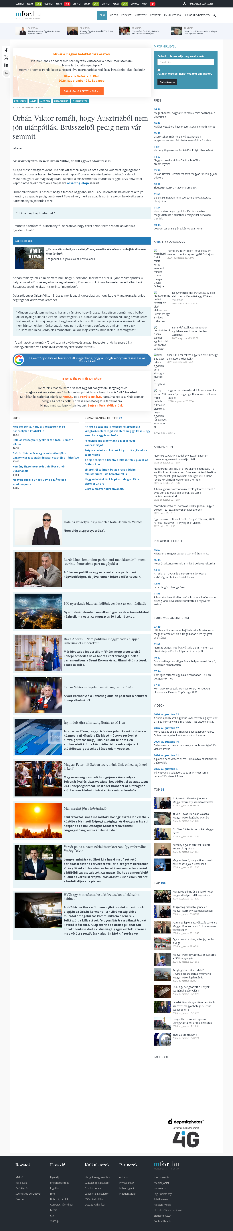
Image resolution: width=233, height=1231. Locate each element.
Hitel (52, 1193)
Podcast (126, 15)
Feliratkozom (167, 82)
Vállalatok (21, 1182)
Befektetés (21, 1188)
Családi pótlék (93, 1188)
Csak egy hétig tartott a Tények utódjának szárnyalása (191, 988)
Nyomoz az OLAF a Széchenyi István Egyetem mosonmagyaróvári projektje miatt (181, 457)
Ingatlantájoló (127, 1193)
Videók (114, 15)
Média (53, 1210)
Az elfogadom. (184, 73)
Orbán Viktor (80, 101)
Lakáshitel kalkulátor (97, 1193)
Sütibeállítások (162, 1221)
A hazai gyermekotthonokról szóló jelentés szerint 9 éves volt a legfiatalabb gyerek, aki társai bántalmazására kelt (184, 492)
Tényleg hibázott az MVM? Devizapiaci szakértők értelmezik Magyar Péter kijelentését (192, 973)
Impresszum (161, 1188)
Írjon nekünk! (161, 1177)
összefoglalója (78, 183)
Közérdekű (20, 101)
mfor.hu (124, 1177)
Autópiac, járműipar (61, 1204)
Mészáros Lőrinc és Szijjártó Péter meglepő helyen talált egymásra (193, 893)
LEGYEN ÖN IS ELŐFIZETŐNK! (82, 379)
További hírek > (164, 433)
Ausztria (45, 101)
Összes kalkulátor (95, 1204)
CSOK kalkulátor (94, 1199)
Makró (19, 1177)
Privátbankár (126, 1182)
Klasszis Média (162, 1204)
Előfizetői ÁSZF (162, 1215)
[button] (184, 4)
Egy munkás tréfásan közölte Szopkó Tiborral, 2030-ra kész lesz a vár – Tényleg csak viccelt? (185, 520)
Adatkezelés (161, 1199)
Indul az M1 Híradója (185, 1034)
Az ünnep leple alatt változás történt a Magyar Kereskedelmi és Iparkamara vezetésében (195, 926)
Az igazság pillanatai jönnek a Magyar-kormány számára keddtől (193, 800)
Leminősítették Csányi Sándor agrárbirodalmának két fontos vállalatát (189, 331)
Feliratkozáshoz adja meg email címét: (181, 56)
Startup (54, 1221)
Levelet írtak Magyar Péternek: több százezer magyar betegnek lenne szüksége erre (194, 1006)
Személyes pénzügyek (28, 1193)
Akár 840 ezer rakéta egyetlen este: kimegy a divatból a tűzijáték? (192, 356)
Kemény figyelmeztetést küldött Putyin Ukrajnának (191, 846)
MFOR (27, 15)
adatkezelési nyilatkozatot (179, 73)
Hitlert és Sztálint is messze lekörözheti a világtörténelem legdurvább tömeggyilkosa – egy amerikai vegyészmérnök (117, 431)
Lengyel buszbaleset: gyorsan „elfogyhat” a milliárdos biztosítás (192, 1020)
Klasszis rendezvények (197, 15)
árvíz (33, 101)
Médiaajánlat (161, 1183)
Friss (102, 15)
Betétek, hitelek (59, 1199)
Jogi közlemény (163, 1194)
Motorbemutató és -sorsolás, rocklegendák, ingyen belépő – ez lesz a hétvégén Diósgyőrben (184, 507)
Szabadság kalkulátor (97, 1182)
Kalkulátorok (172, 15)
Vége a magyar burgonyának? (104, 489)
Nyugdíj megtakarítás (97, 1177)
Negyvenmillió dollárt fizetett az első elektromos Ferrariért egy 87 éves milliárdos (193, 296)
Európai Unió (61, 101)
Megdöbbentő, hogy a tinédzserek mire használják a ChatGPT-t (193, 862)
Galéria (19, 1199)
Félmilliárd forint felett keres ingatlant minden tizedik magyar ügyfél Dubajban (190, 252)
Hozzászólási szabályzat (168, 1210)
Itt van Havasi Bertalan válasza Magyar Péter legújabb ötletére (191, 815)
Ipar (52, 1215)
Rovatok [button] (155, 15)
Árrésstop (141, 15)
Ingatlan (55, 1188)
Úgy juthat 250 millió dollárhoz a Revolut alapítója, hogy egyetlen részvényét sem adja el (192, 394)
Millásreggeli (126, 1188)
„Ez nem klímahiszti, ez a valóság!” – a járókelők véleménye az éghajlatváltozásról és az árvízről (96, 251)
